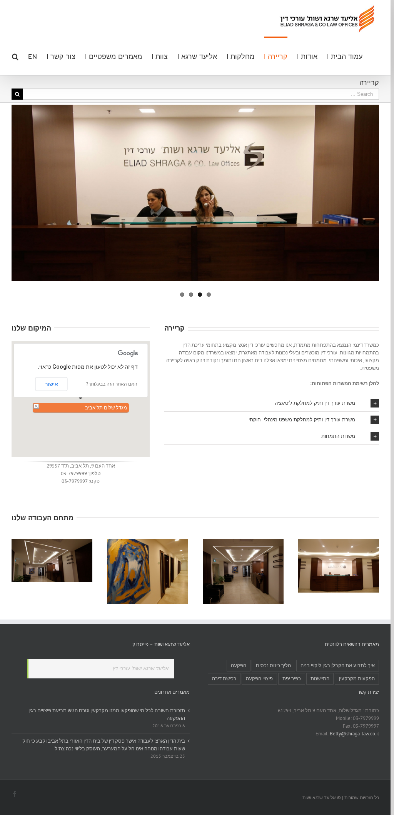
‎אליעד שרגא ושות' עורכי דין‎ (141, 668)
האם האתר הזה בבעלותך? (111, 384)
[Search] (15, 56)
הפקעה (238, 665)
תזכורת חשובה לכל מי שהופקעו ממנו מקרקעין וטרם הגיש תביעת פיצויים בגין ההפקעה (106, 714)
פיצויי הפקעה (259, 678)
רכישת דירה (224, 678)
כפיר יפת (291, 678)
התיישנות (320, 678)
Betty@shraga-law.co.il (354, 733)
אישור (51, 384)
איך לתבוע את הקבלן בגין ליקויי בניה (338, 665)
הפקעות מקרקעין (357, 678)
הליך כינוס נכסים (273, 665)
